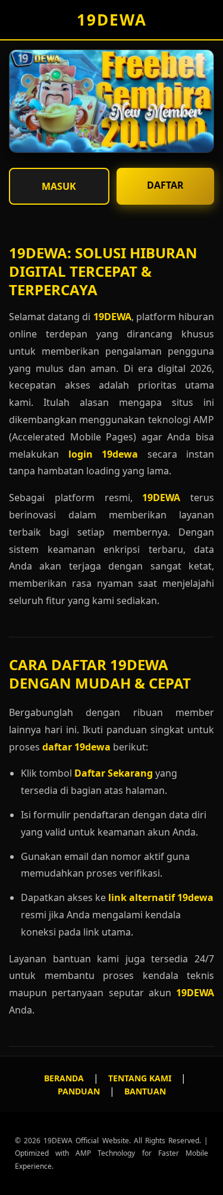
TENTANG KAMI (139, 1078)
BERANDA (64, 1078)
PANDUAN (79, 1091)
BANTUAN (145, 1091)
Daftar (165, 185)
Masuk (59, 186)
